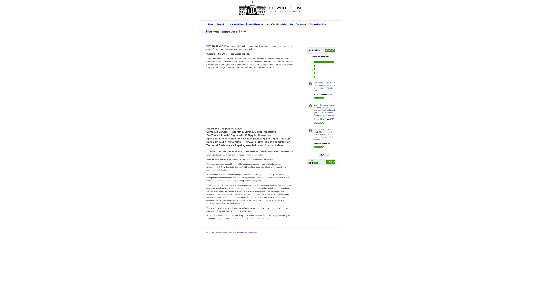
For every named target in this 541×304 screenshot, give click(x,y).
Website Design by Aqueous (247, 232)
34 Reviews (315, 50)
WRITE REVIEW (333, 162)
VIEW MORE (324, 155)
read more (332, 115)
